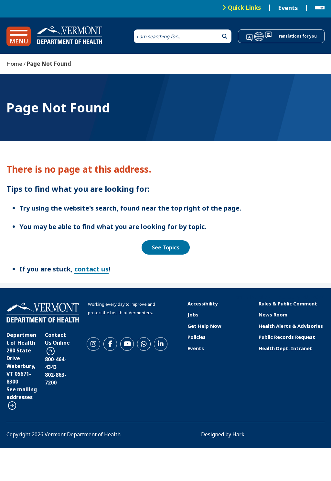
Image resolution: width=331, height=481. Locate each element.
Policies (196, 337)
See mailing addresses (21, 393)
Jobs (192, 314)
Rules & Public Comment (288, 303)
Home (14, 63)
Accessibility (202, 303)
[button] (18, 36)
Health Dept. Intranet (285, 348)
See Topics (165, 247)
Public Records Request (287, 337)
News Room (273, 314)
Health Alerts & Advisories (291, 326)
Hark (238, 434)
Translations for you (297, 36)
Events (288, 8)
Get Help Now (204, 326)
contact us (91, 269)
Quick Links (244, 7)
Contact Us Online (57, 338)
